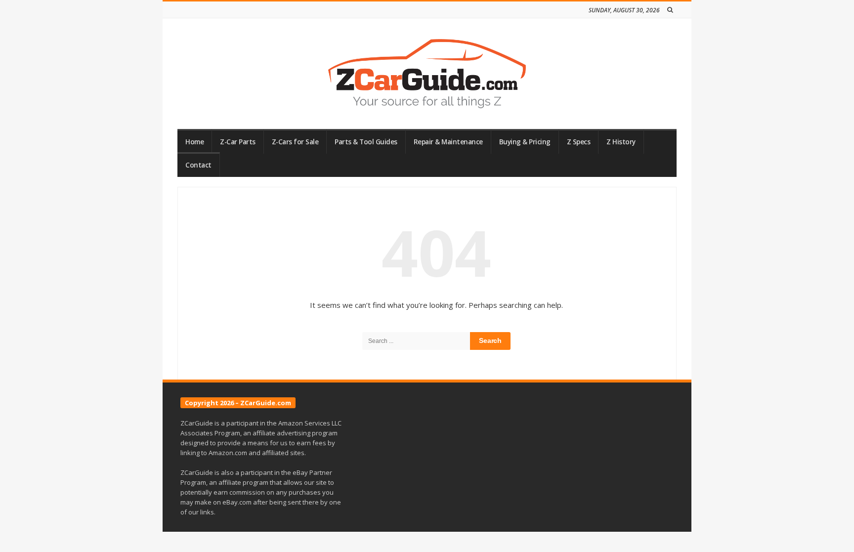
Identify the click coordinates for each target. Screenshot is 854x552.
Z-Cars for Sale (295, 141)
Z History (621, 141)
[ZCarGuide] (427, 73)
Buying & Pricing (525, 141)
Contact (198, 165)
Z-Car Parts (238, 141)
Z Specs (579, 141)
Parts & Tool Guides (366, 141)
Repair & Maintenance (448, 141)
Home (194, 141)
